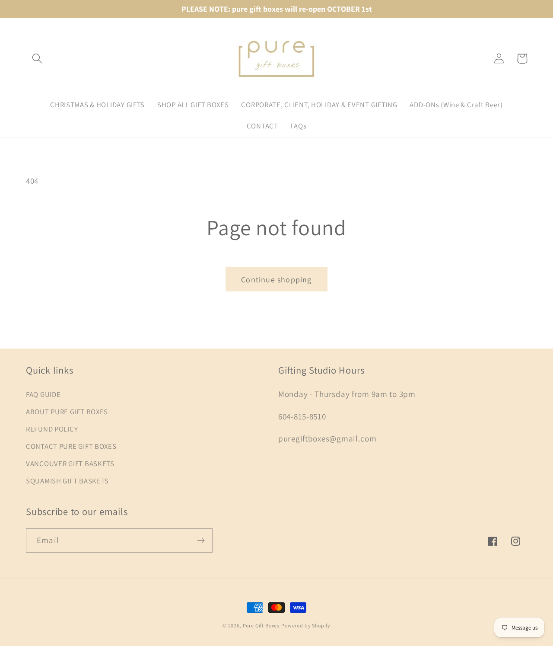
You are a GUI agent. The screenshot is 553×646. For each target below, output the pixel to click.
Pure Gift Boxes (261, 625)
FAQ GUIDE (43, 394)
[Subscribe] (200, 540)
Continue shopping (276, 280)
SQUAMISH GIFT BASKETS (67, 481)
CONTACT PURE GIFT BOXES (71, 446)
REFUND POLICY (52, 429)
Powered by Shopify (306, 625)
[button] (37, 58)
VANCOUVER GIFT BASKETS (70, 463)
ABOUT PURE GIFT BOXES (67, 411)
